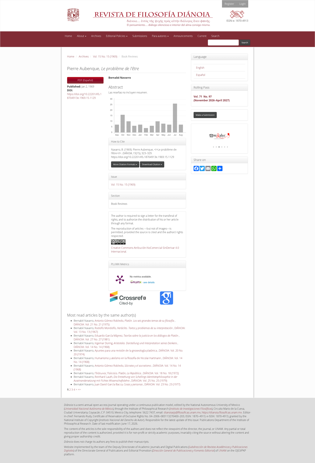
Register (229, 4)
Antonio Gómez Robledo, (134, 320)
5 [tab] (224, 147)
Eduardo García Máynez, (136, 335)
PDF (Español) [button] (85, 80)
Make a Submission (205, 114)
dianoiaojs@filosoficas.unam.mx (182, 412)
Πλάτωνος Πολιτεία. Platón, (118, 373)
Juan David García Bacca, (119, 384)
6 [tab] (227, 147)
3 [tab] (219, 147)
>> (79, 389)
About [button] (81, 36)
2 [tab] (216, 147)
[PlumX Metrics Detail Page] (120, 279)
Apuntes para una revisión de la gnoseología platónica (126, 350)
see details (149, 282)
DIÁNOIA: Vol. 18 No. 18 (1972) (161, 373)
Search (215, 36)
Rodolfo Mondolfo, (134, 328)
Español (200, 75)
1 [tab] (213, 147)
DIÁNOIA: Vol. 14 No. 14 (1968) (91, 347)
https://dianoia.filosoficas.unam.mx (222, 412)
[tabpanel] (219, 136)
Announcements (183, 36)
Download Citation (151, 164)
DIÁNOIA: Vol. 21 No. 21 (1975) (91, 324)
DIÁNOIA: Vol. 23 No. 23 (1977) (162, 384)
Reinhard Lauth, (125, 378)
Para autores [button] (159, 36)
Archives (96, 36)
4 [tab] (221, 147)
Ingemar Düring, (136, 343)
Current (202, 36)
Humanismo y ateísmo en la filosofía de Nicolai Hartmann (128, 358)
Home (68, 36)
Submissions (139, 36)
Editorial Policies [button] (116, 36)
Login (242, 4)
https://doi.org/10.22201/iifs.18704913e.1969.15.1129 (84, 96)
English (200, 67)
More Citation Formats (124, 164)
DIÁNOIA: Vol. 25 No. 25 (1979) (149, 380)
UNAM (222, 450)
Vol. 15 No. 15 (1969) (105, 56)
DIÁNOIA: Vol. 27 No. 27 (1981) (91, 339)
